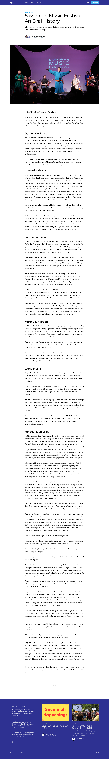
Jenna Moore (29, 12)
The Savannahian (15, 752)
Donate (46, 2)
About (33, 2)
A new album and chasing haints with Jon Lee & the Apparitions (23, 733)
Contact (39, 2)
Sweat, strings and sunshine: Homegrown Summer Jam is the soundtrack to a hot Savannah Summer (23, 712)
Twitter (45, 752)
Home (20, 2)
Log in (87, 2)
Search (26, 2)
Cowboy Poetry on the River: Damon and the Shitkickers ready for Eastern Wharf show (23, 724)
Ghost (97, 752)
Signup (32, 752)
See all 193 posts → (19, 742)
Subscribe (95, 2)
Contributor (43, 36)
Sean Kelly (35, 36)
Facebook (38, 752)
